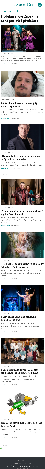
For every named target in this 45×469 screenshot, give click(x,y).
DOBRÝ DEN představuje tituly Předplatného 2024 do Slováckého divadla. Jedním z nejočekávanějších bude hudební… (22, 432)
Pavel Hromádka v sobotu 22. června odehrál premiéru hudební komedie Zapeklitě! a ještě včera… (21, 163)
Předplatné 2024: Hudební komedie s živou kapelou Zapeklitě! (22, 424)
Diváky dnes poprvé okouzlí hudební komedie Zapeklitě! (18, 318)
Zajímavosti (5, 168)
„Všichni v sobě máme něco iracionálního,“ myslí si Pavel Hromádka (22, 212)
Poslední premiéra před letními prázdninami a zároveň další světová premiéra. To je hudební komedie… (20, 326)
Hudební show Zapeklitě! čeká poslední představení (21, 18)
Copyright (25, 461)
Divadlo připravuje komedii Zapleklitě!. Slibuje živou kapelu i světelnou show (20, 371)
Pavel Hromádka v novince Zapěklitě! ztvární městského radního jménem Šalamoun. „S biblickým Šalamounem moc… (21, 220)
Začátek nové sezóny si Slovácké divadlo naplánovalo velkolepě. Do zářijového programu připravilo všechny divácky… (22, 112)
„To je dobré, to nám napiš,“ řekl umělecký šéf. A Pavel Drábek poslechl (22, 265)
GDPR (18, 461)
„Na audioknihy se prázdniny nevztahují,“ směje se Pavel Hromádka (21, 157)
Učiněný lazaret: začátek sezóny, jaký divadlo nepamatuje (19, 105)
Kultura (4, 64)
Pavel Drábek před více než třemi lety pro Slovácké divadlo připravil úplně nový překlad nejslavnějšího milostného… (21, 273)
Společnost (5, 118)
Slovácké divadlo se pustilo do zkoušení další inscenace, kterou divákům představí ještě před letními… (18, 378)
